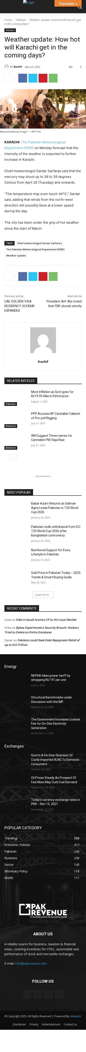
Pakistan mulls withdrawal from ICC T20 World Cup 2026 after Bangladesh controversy (55, 531)
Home (8, 20)
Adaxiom (75, 1016)
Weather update (16, 255)
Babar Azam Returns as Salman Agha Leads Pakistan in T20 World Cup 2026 (54, 508)
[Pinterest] (43, 78)
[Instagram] (37, 994)
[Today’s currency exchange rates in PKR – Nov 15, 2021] (16, 806)
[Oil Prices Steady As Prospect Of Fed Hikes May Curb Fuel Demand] (16, 784)
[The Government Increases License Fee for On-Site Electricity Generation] (16, 725)
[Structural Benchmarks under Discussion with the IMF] (16, 703)
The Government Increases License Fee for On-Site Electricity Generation (55, 724)
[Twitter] (32, 78)
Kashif (18, 66)
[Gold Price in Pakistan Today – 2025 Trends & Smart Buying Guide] (16, 579)
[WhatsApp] (53, 78)
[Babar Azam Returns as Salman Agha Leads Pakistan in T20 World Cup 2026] (16, 509)
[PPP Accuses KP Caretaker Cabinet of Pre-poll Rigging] (16, 420)
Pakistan (21, 20)
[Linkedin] (48, 994)
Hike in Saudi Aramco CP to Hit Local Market (46, 620)
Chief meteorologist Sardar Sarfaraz (39, 243)
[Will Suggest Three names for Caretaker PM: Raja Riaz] (16, 442)
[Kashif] (7, 66)
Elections (11, 425)
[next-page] (14, 457)
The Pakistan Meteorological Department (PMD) (35, 249)
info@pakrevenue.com (31, 963)
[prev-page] (7, 457)
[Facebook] (22, 78)
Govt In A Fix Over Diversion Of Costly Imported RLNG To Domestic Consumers (55, 760)
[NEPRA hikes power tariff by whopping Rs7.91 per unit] (16, 682)
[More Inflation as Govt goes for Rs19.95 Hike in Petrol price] (16, 398)
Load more (42, 595)
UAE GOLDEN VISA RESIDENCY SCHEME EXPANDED (19, 306)
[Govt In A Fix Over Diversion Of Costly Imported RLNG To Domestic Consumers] (16, 761)
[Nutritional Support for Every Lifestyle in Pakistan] (16, 556)
